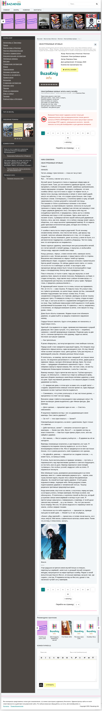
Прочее (6, 88)
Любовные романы (10, 59)
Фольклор (7, 80)
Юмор (5, 67)
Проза (5, 45)
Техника (6, 96)
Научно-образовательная (13, 51)
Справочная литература (12, 64)
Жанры (16, 10)
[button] (41, 658)
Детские (6, 61)
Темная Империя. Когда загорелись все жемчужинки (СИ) (19, 169)
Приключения (8, 69)
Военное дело (8, 86)
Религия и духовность (11, 75)
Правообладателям (17, 706)
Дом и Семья (8, 94)
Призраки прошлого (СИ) (15, 178)
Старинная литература (12, 83)
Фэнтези (86, 53)
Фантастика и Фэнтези (74, 53)
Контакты (37, 10)
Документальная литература (14, 56)
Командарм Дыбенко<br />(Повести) (19, 156)
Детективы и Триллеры (12, 43)
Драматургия (8, 78)
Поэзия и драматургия (12, 53)
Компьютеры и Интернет (12, 99)
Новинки (26, 10)
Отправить (50, 685)
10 (88, 133)
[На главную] (11, 4)
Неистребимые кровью (70, 39)
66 (68, 138)
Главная (6, 10)
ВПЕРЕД (68, 142)
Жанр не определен (10, 91)
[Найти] (97, 4)
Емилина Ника (71, 59)
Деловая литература (11, 72)
